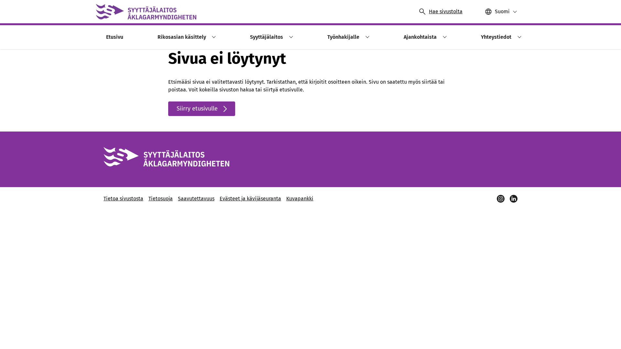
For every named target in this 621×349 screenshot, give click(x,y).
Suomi (502, 11)
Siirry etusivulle (197, 108)
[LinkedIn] (514, 199)
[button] (213, 37)
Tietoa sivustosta (123, 199)
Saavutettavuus (196, 199)
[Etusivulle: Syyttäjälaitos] (146, 11)
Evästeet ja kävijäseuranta (250, 199)
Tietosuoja (160, 199)
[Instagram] (501, 199)
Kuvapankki (299, 199)
